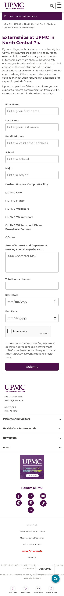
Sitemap (32, 557)
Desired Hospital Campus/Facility (26, 184)
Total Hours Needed (18, 279)
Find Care (13, 592)
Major (9, 168)
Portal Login (51, 592)
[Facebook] (19, 496)
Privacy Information (32, 544)
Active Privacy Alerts (32, 551)
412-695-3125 (10, 407)
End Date (11, 311)
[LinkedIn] (31, 496)
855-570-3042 (10, 411)
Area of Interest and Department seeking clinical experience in (26, 247)
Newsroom (10, 437)
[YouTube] (43, 496)
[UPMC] (14, 6)
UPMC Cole (15, 192)
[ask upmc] (56, 579)
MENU (59, 2)
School (9, 152)
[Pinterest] (31, 503)
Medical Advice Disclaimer (32, 538)
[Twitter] (31, 510)
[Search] (52, 6)
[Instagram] (19, 503)
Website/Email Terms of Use (32, 531)
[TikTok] (43, 503)
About (7, 447)
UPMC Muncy (16, 200)
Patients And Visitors (16, 418)
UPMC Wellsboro (18, 208)
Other (11, 237)
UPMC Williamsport (20, 217)
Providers (25, 592)
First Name (12, 104)
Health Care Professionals (19, 428)
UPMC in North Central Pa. (22, 16)
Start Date (11, 295)
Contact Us (32, 525)
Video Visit (38, 592)
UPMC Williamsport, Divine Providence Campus (23, 227)
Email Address (14, 136)
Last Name (12, 120)
